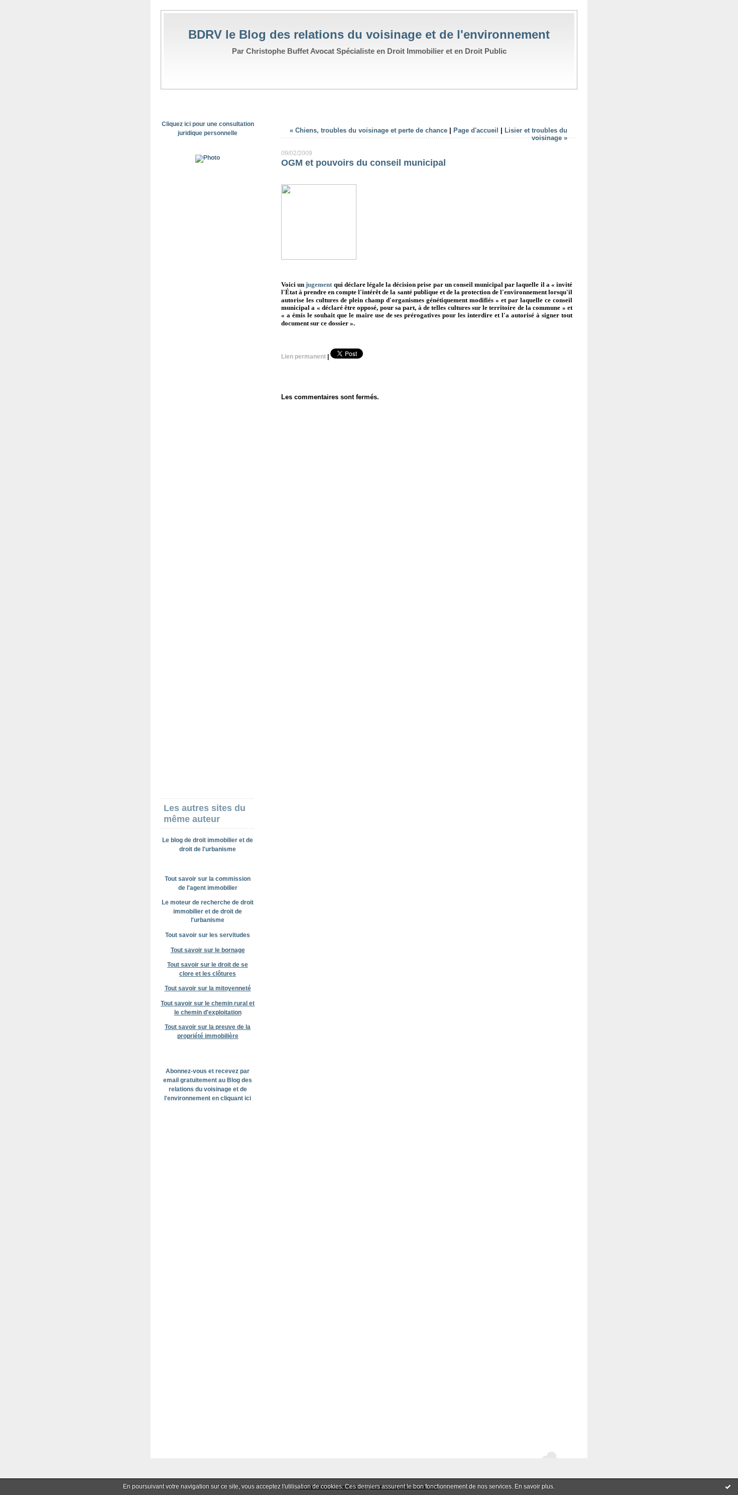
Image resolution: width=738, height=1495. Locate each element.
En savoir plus (534, 1486)
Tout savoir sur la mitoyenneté (208, 988)
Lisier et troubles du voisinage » (536, 134)
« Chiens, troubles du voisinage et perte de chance (368, 130)
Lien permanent (303, 356)
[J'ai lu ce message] (728, 1486)
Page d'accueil (476, 130)
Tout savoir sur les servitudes (207, 935)
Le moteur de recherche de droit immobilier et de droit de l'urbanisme (208, 911)
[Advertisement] (208, 326)
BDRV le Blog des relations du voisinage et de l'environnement (369, 34)
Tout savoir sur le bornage (208, 950)
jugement (319, 284)
